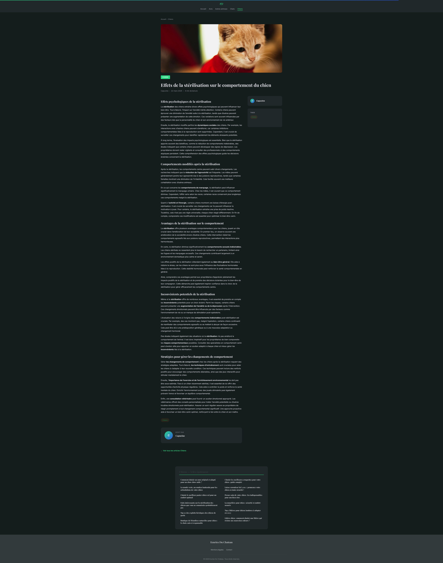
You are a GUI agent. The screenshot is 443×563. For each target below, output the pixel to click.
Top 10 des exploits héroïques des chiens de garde (198, 514)
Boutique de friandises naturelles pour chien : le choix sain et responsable (199, 521)
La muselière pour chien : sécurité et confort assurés (242, 504)
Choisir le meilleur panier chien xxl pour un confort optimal (198, 496)
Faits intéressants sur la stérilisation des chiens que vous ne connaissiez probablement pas (199, 505)
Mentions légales (217, 550)
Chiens (240, 9)
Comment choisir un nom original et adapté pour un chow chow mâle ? (198, 481)
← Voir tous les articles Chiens (173, 451)
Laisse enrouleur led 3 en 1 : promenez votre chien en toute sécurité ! (242, 488)
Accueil (203, 9)
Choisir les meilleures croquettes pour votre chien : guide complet (242, 481)
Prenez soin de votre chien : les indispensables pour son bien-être (243, 496)
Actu (211, 9)
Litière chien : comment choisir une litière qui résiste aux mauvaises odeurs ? (243, 519)
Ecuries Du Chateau (221, 542)
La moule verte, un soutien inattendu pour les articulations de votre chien (199, 488)
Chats (232, 9)
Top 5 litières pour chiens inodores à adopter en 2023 (243, 511)
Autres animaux (221, 9)
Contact (229, 550)
